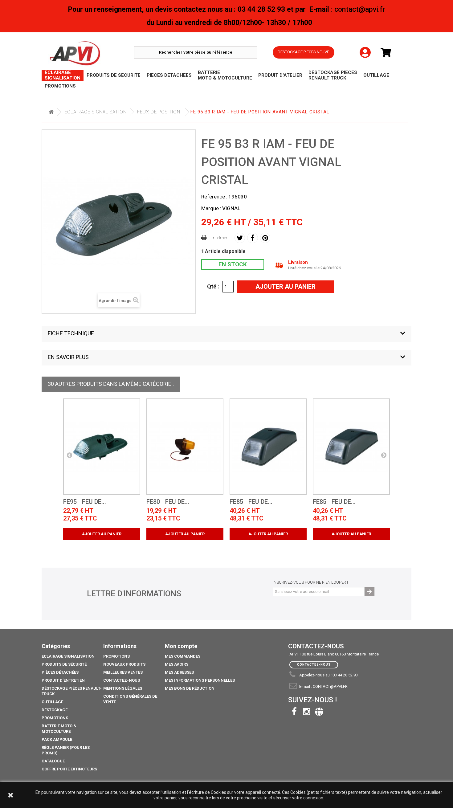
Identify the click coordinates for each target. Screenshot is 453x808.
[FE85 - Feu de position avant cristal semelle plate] (268, 446)
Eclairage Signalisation (95, 112)
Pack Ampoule (57, 739)
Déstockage (54, 710)
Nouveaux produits (124, 664)
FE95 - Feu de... (84, 501)
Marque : (211, 208)
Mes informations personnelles (200, 680)
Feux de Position (158, 112)
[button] (226, 334)
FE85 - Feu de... (251, 501)
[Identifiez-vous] (365, 47)
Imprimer (218, 237)
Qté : (213, 286)
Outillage (52, 702)
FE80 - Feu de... (167, 501)
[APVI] (91, 53)
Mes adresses (179, 672)
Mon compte (181, 646)
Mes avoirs (176, 664)
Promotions (55, 718)
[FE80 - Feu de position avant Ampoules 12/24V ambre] (184, 446)
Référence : (214, 196)
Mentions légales (122, 688)
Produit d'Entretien (63, 680)
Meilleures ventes (123, 672)
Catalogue (53, 761)
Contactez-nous (121, 680)
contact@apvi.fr (330, 686)
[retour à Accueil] (51, 112)
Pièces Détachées (60, 672)
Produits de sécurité (64, 664)
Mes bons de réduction (189, 688)
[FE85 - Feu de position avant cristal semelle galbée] (351, 446)
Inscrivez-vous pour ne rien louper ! (310, 582)
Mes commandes (182, 656)
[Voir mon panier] (388, 52)
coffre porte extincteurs (69, 769)
